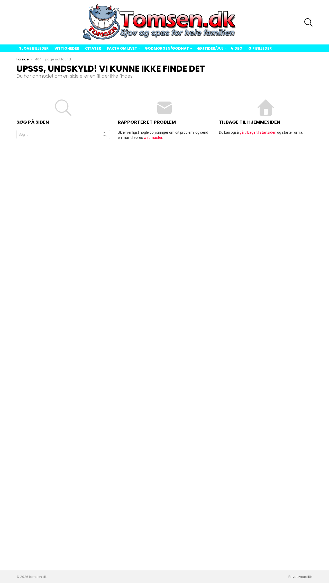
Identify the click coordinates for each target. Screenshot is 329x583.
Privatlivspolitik (300, 577)
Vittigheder (66, 48)
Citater (93, 48)
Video (236, 48)
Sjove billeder (34, 48)
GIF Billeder (260, 48)
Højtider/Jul (209, 48)
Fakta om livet (122, 48)
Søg (105, 135)
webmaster (153, 137)
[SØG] (308, 22)
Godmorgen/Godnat (167, 48)
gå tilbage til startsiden (258, 132)
